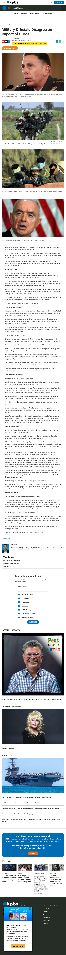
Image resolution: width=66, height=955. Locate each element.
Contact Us (45, 911)
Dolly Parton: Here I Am (9, 748)
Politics (20, 873)
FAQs (44, 914)
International (34, 13)
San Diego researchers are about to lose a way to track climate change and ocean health (30, 808)
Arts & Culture (5, 873)
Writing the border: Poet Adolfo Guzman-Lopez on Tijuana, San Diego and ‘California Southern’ (32, 699)
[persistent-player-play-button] (4, 8)
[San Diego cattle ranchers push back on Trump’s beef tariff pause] (25, 867)
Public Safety (53, 873)
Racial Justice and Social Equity (39, 874)
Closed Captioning (47, 908)
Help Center (46, 923)
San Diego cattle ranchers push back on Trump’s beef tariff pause (23, 803)
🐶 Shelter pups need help (11, 560)
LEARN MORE (18, 946)
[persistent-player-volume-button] (9, 8)
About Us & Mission (26, 906)
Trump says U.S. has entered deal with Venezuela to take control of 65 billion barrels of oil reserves (31, 820)
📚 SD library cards (9, 567)
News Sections (47, 13)
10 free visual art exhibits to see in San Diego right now (19, 814)
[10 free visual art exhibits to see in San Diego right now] (9, 867)
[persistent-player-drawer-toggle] (63, 8)
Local (16, 13)
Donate (33, 853)
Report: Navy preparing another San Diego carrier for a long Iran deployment (26, 797)
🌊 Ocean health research (11, 563)
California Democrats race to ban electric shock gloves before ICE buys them (56, 881)
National (24, 13)
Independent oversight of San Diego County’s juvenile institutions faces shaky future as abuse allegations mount (41, 884)
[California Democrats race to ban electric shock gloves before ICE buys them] (57, 867)
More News (6, 861)
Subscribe (33, 622)
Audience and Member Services (50, 906)
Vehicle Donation (25, 951)
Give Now (58, 2)
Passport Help (46, 920)
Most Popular (7, 755)
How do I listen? (47, 917)
